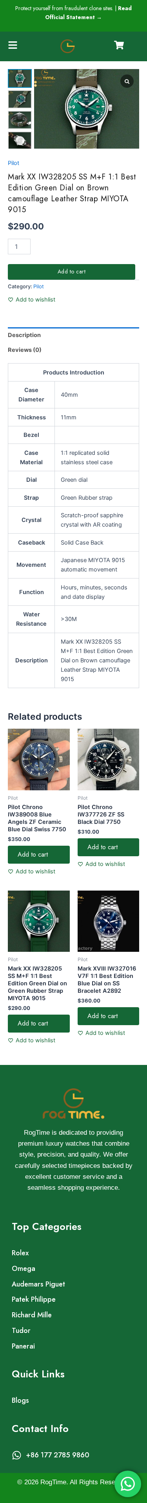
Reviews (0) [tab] (25, 349)
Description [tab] (24, 335)
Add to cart (72, 271)
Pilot (13, 163)
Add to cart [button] (33, 854)
